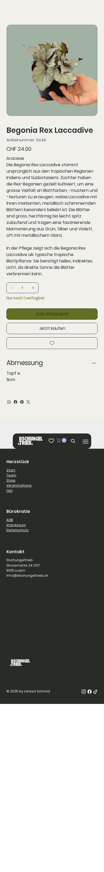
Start (10, 470)
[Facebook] (15, 402)
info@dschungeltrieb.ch (27, 575)
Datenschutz (17, 530)
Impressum (16, 525)
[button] (61, 440)
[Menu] (85, 441)
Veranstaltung (18, 485)
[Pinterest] (22, 402)
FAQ (9, 491)
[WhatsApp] (9, 402)
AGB (9, 520)
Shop (10, 480)
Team (11, 475)
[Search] (71, 440)
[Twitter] (28, 402)
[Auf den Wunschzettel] (52, 343)
